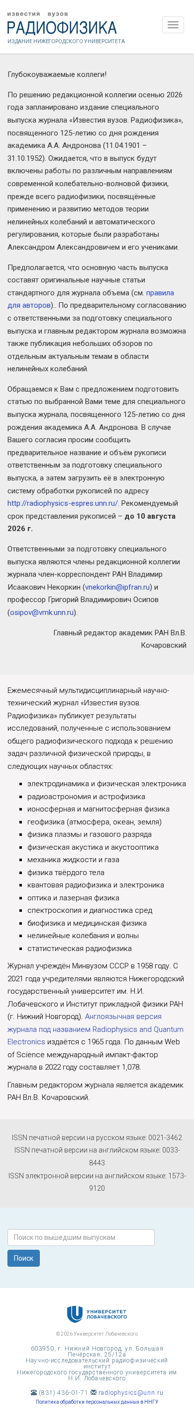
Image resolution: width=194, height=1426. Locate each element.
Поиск (23, 1258)
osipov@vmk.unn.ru (42, 612)
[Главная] (97, 23)
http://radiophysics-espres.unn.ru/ (62, 503)
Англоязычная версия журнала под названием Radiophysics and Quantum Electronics (95, 1029)
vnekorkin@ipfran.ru (117, 587)
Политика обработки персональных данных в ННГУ (97, 1402)
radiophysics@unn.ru (130, 1392)
